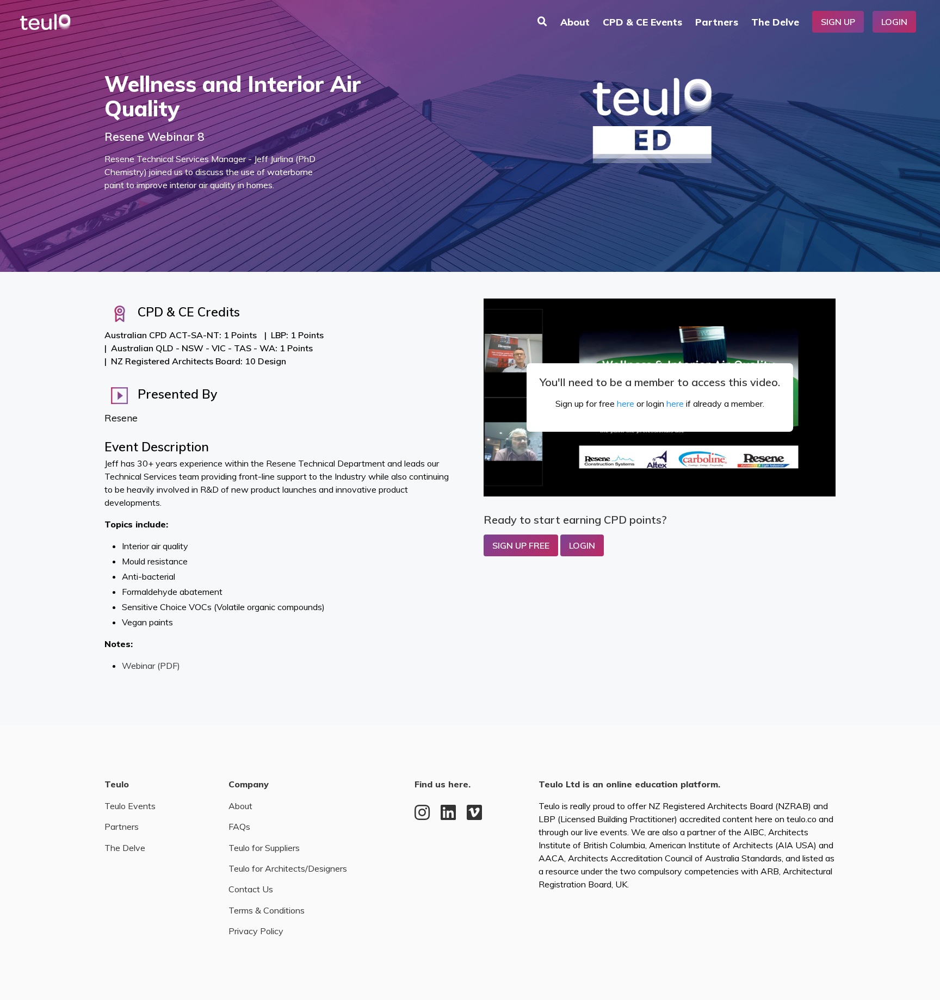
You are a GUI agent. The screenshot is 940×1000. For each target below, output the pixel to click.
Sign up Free (520, 545)
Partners (716, 22)
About (575, 22)
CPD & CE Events (642, 22)
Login (894, 21)
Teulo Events (130, 805)
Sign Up (838, 21)
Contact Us (250, 889)
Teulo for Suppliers (264, 847)
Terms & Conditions (266, 910)
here (625, 403)
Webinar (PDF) (151, 665)
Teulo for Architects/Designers (287, 868)
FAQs (239, 826)
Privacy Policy (255, 931)
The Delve (775, 22)
